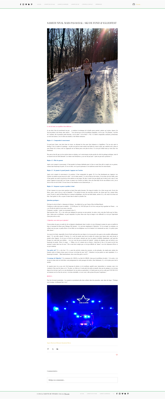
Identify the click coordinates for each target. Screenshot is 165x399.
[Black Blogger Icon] (29, 4)
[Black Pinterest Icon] (32, 4)
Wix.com (66, 394)
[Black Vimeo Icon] (26, 4)
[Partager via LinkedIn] (57, 349)
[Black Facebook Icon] (20, 4)
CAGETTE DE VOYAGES (50, 394)
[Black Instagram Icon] (23, 4)
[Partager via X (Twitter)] (53, 349)
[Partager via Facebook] (48, 349)
